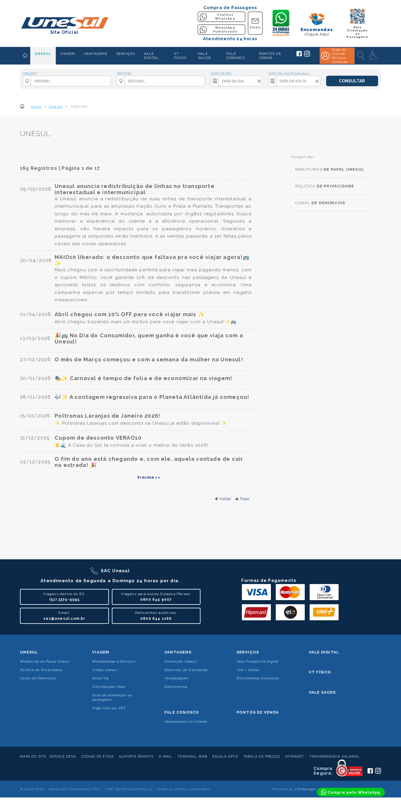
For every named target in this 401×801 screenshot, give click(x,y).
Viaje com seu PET (109, 708)
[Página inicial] (25, 55)
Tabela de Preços (261, 756)
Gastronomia (175, 687)
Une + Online (248, 670)
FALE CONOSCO (235, 56)
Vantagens (177, 652)
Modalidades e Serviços (113, 661)
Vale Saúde (322, 692)
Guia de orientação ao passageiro (112, 697)
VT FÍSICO (180, 56)
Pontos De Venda (258, 712)
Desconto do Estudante (185, 670)
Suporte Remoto (136, 756)
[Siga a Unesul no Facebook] (299, 55)
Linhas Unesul (104, 670)
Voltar (225, 499)
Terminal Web (192, 756)
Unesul (29, 652)
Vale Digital (324, 652)
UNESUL (43, 54)
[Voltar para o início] (64, 23)
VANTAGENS (95, 54)
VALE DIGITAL (151, 56)
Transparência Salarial (334, 756)
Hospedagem (176, 678)
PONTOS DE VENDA (270, 56)
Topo (245, 499)
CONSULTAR (352, 81)
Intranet (294, 756)
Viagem (100, 652)
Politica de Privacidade (41, 670)
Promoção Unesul (180, 661)
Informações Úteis (108, 687)
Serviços (248, 652)
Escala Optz (225, 756)
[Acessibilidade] (374, 56)
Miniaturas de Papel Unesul (45, 661)
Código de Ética (97, 756)
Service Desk (62, 756)
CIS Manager (305, 789)
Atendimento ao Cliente (185, 722)
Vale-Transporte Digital (258, 661)
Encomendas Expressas (258, 678)
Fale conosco (181, 712)
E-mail (166, 756)
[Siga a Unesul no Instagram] (307, 55)
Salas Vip (100, 678)
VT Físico (320, 672)
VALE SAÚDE (204, 56)
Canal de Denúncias (38, 678)
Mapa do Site (33, 756)
